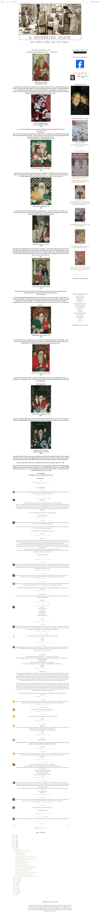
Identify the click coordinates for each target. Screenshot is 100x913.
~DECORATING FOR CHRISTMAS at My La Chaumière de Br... (26, 872)
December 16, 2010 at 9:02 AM (42, 696)
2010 (15, 847)
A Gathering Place (80, 59)
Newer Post (15, 825)
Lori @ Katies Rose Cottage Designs (41, 605)
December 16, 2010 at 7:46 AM (42, 631)
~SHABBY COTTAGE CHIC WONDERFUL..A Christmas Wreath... (27, 876)
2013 (15, 843)
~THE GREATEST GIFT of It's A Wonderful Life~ (24, 862)
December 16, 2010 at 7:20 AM (42, 602)
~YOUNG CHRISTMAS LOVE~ (20, 860)
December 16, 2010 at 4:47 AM (42, 578)
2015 (15, 840)
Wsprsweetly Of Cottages (41, 762)
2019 (15, 834)
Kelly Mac (41, 573)
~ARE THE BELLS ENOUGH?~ (21, 854)
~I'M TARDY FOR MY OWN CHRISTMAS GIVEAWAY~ (25, 866)
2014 (15, 841)
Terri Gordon (41, 797)
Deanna (41, 805)
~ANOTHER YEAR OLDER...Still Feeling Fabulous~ (24, 857)
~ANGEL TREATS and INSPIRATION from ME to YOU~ (25, 868)
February (17, 891)
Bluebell (41, 562)
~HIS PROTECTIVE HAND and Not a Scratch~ (23, 852)
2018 (15, 836)
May (16, 886)
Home (41, 825)
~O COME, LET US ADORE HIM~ (21, 863)
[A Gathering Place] (80, 67)
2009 (15, 894)
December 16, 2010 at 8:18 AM (42, 668)
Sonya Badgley (41, 724)
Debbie (41, 699)
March (16, 889)
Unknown (41, 714)
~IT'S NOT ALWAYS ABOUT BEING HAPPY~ (23, 869)
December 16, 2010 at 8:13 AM (42, 651)
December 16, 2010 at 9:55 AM (42, 711)
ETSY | (59, 42)
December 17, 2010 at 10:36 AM (42, 802)
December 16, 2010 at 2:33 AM (42, 570)
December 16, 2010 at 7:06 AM (42, 591)
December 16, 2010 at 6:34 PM (42, 759)
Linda (41, 520)
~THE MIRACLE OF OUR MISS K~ (21, 865)
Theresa (41, 624)
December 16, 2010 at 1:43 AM (42, 559)
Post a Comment (41, 823)
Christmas (42, 483)
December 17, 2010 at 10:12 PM (42, 813)
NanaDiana (41, 581)
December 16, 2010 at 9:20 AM (42, 704)
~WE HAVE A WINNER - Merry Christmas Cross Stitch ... (25, 856)
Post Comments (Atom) (43, 828)
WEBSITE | (39, 42)
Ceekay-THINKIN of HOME (41, 707)
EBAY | (54, 42)
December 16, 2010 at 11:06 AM (42, 734)
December (17, 849)
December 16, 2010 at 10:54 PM (42, 794)
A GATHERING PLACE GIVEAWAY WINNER (23, 875)
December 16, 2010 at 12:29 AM (42, 495)
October (16, 879)
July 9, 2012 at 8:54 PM (42, 820)
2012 (15, 844)
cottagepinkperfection (41, 634)
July (16, 884)
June (16, 885)
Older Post (67, 825)
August (16, 882)
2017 (15, 837)
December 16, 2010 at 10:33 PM (42, 777)
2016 (15, 839)
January (16, 892)
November (17, 878)
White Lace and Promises (41, 816)
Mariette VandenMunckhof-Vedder (41, 498)
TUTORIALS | (47, 42)
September (17, 881)
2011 (15, 846)
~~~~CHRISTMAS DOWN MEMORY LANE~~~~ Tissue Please (26, 859)
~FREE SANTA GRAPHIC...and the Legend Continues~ (25, 873)
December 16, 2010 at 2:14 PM (42, 748)
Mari (41, 737)
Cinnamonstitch (41, 780)
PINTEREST (65, 42)
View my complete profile (83, 79)
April (16, 888)
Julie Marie (41, 645)
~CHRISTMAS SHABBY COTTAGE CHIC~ (23, 870)
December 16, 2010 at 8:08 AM (42, 642)
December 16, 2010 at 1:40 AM (42, 535)
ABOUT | (33, 42)
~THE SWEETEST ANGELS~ (20, 853)
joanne (41, 490)
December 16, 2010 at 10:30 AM (42, 720)
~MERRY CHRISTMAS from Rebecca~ (22, 850)
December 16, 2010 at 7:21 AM (42, 621)
